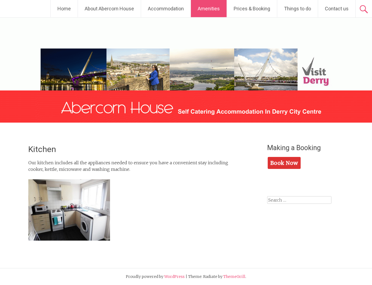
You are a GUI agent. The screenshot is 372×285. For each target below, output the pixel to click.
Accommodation (166, 8)
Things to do (297, 8)
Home (64, 8)
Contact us (337, 8)
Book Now (284, 163)
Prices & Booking (252, 8)
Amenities (209, 8)
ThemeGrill (234, 276)
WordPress (174, 276)
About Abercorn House (109, 8)
